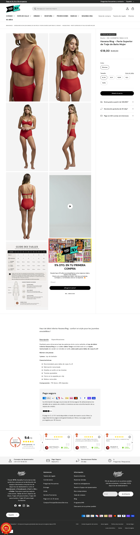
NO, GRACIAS (70, 293)
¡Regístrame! (70, 288)
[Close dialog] (89, 240)
